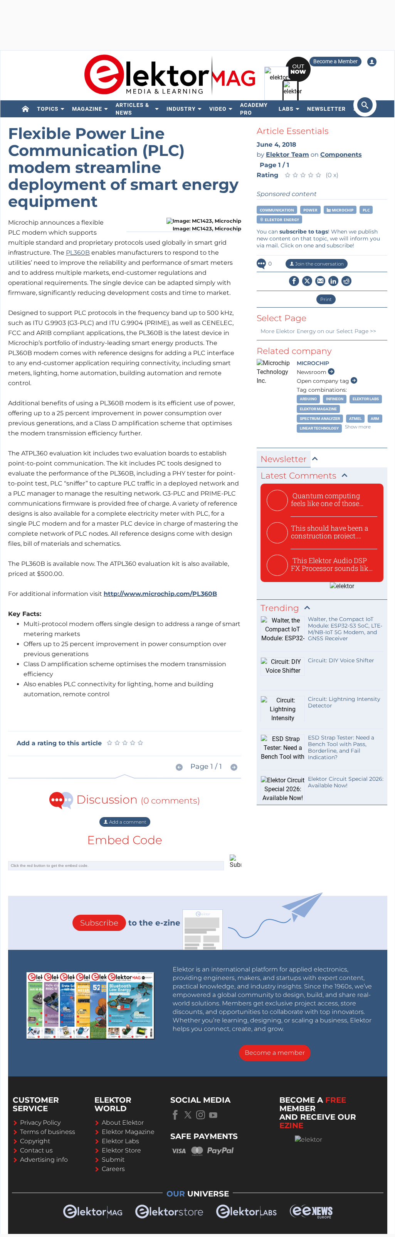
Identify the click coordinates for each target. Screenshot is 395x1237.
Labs (286, 109)
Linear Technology (319, 428)
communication (277, 210)
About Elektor (123, 1122)
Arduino (308, 399)
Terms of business (47, 1131)
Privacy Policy (40, 1122)
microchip (342, 210)
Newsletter (326, 109)
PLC (366, 210)
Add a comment (127, 822)
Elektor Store (121, 1150)
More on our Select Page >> (318, 331)
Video (218, 109)
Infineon (334, 399)
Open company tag (324, 380)
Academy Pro (254, 109)
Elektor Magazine (318, 409)
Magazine (87, 109)
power (310, 210)
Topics (48, 109)
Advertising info (44, 1159)
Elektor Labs (366, 399)
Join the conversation (319, 264)
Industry (181, 109)
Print (326, 299)
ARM (375, 418)
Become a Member (335, 61)
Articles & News (132, 109)
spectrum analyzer (320, 418)
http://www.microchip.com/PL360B (160, 593)
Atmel (355, 418)
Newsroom (312, 372)
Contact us (36, 1150)
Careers (113, 1169)
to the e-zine (130, 922)
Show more (358, 427)
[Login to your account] (372, 61)
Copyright (35, 1141)
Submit (113, 1159)
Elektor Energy (281, 219)
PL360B (78, 252)
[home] (25, 109)
